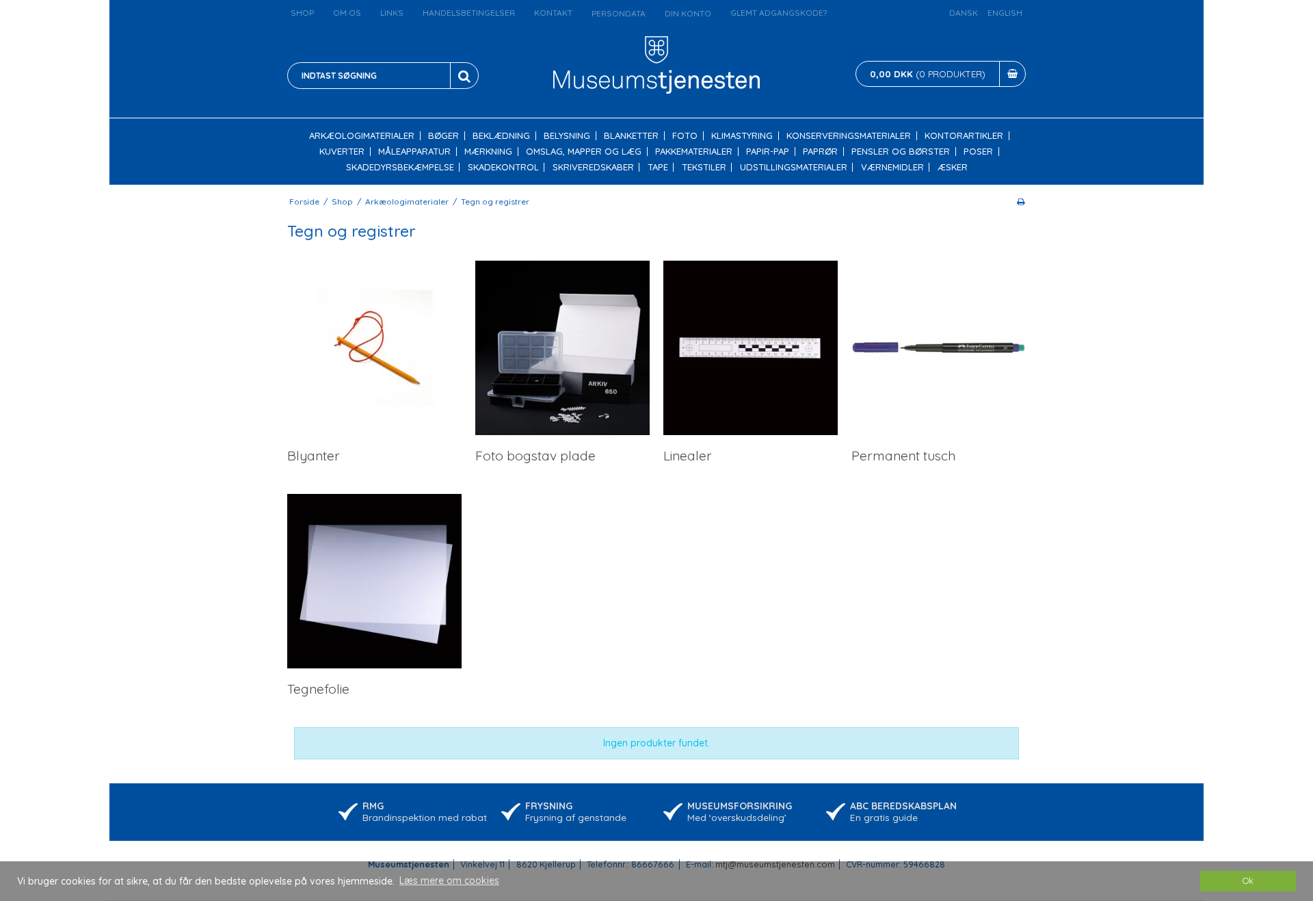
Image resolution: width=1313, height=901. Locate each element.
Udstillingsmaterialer (793, 167)
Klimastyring (742, 135)
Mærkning (488, 151)
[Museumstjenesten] (656, 65)
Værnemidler (892, 167)
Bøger (443, 135)
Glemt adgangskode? (778, 13)
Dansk (963, 13)
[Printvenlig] (1021, 201)
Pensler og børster (900, 151)
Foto (685, 135)
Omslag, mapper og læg (583, 151)
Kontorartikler (964, 135)
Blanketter (631, 135)
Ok (1248, 880)
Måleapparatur (414, 151)
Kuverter (341, 151)
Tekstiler (704, 167)
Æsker (953, 167)
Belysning (567, 135)
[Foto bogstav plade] (562, 348)
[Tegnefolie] (374, 581)
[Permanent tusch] (938, 348)
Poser (978, 151)
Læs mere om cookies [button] (449, 880)
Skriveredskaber (593, 167)
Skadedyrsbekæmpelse (400, 167)
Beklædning (501, 135)
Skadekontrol (503, 167)
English (1004, 13)
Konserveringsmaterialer (848, 135)
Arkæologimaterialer (361, 135)
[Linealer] (750, 348)
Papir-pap (767, 151)
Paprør (820, 151)
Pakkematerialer (693, 151)
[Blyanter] (374, 348)
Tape (658, 167)
